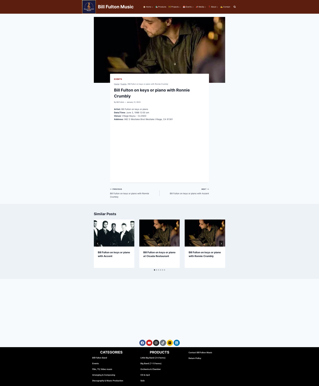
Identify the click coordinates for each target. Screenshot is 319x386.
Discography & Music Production (107, 380)
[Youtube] (149, 343)
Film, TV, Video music (102, 369)
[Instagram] (156, 343)
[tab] (154, 270)
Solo (142, 380)
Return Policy (195, 358)
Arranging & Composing (103, 375)
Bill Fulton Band (99, 357)
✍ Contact (225, 7)
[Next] (221, 244)
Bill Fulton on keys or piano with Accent (189, 191)
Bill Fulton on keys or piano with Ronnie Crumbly (129, 193)
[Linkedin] (177, 343)
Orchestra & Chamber (150, 369)
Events (118, 79)
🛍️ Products (160, 7)
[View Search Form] (234, 7)
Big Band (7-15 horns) (150, 363)
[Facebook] (142, 343)
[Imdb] (170, 343)
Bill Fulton (120, 102)
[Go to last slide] (98, 244)
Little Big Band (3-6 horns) (152, 357)
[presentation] (114, 233)
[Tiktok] (163, 343)
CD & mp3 (145, 375)
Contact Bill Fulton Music (200, 352)
